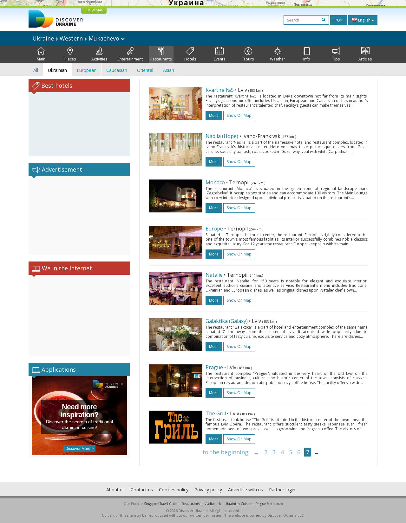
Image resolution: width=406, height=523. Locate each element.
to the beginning (225, 452)
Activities (99, 59)
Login (339, 19)
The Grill (216, 413)
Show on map (239, 115)
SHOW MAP (93, 10)
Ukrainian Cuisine (238, 503)
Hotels (190, 59)
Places (70, 59)
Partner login (282, 490)
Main (41, 59)
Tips (336, 59)
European (86, 70)
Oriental (145, 70)
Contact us (142, 490)
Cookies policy (173, 490)
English (364, 20)
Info (306, 59)
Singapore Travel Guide (161, 503)
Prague (214, 367)
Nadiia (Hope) (222, 136)
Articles (365, 59)
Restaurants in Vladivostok (201, 503)
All (35, 70)
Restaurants (161, 59)
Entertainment (130, 59)
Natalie (214, 274)
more (214, 115)
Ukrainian (57, 70)
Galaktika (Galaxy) (227, 321)
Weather (277, 59)
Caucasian (116, 70)
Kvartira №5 (220, 89)
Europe (214, 228)
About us (115, 490)
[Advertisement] (79, 215)
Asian (168, 70)
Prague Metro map (269, 503)
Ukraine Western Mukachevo (76, 38)
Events (219, 59)
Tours (248, 59)
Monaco (215, 182)
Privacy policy (208, 490)
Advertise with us (245, 490)
